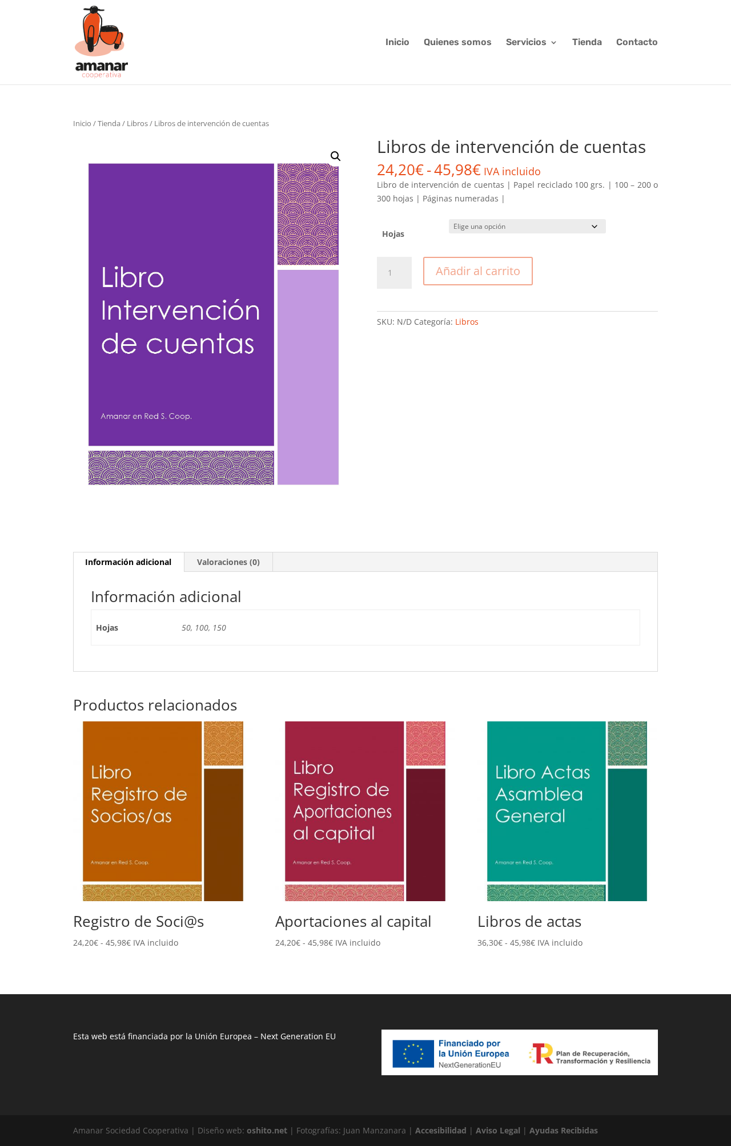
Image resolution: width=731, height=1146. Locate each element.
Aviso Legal (498, 1130)
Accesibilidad (441, 1130)
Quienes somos (458, 42)
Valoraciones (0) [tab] (228, 561)
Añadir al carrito (478, 271)
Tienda (587, 42)
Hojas (393, 233)
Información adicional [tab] (128, 561)
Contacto (637, 42)
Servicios (526, 42)
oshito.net (267, 1130)
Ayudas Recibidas (563, 1130)
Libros (137, 123)
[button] (336, 156)
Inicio (397, 42)
